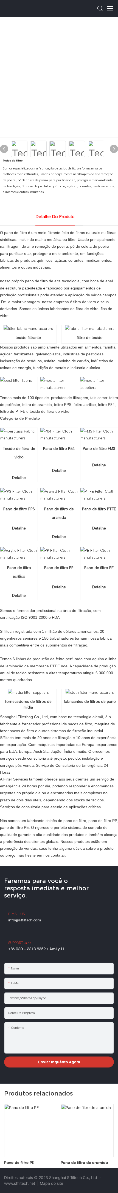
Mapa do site (51, 1183)
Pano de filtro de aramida (84, 1162)
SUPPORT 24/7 (19, 943)
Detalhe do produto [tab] (55, 216)
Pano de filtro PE (19, 1162)
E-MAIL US (16, 914)
